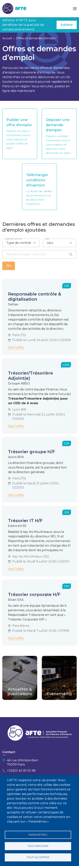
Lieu (47, 238)
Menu (75, 9)
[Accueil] (14, 8)
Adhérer (66, 25)
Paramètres (37, 834)
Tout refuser (38, 845)
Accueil (7, 38)
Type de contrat (13, 238)
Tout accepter (38, 857)
